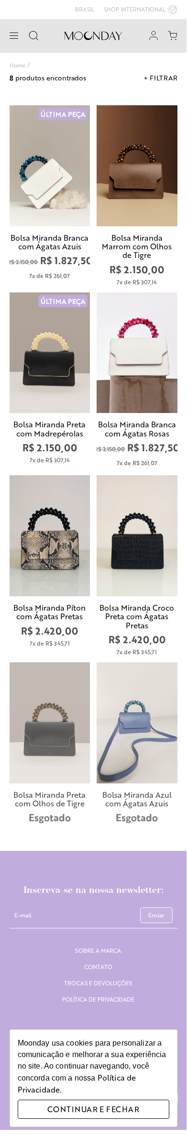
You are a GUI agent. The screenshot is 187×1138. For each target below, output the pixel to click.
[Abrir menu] (14, 36)
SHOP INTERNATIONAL (134, 9)
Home (18, 65)
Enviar (156, 915)
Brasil (84, 9)
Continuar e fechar (93, 1109)
